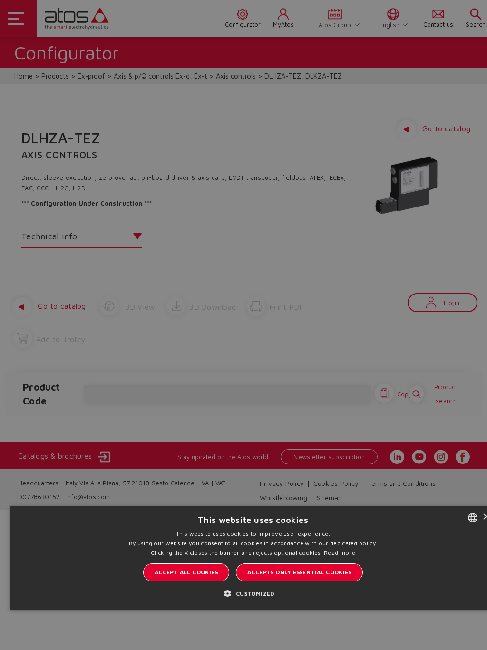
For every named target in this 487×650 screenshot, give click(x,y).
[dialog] (243, 325)
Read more (339, 552)
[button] (252, 593)
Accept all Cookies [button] (186, 572)
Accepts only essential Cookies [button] (299, 572)
